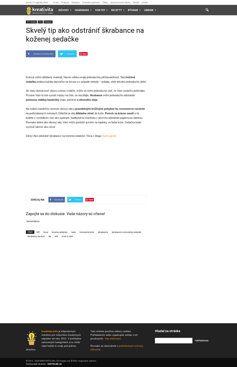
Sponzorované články (120, 2)
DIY (38, 232)
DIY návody (31, 22)
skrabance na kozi (36, 236)
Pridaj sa (65, 2)
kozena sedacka (59, 232)
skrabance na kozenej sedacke (126, 232)
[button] (207, 10)
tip (50, 236)
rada (73, 232)
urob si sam (67, 236)
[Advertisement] (86, 66)
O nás (55, 2)
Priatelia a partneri (91, 2)
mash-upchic (109, 135)
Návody (63, 10)
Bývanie (133, 10)
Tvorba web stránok (36, 363)
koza (46, 232)
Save (85, 53)
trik (56, 236)
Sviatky (100, 10)
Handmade (82, 10)
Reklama (76, 2)
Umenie (149, 10)
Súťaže (136, 2)
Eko (40, 22)
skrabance (103, 232)
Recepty (116, 10)
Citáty (105, 2)
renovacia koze (86, 232)
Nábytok (48, 22)
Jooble (145, 2)
